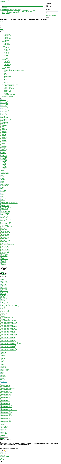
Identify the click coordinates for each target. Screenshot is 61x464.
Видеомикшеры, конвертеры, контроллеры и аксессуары (13, 8)
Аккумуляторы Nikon (7, 65)
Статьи (1, 458)
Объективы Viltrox (6, 57)
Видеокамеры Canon (6, 43)
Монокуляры (18, 10)
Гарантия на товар (3, 455)
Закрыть (47, 5)
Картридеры (5, 74)
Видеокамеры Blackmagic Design (8, 42)
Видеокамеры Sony (6, 45)
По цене (1, 434)
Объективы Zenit (6, 58)
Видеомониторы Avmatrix (7, 87)
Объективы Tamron (6, 56)
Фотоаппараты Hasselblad (7, 35)
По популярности (2, 435)
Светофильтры (6, 79)
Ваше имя (47, 7)
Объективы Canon (6, 47)
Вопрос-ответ (2, 459)
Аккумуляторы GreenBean (7, 64)
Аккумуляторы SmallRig (7, 67)
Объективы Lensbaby (7, 51)
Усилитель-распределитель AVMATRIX (9, 94)
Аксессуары (3, 68)
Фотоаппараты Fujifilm (7, 34)
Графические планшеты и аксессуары (7, 9)
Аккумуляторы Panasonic (7, 66)
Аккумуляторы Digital (7, 62)
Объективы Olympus (6, 53)
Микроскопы (10, 10)
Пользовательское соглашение (4, 456)
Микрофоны (14, 10)
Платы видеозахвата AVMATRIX (8, 92)
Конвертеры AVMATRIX (7, 90)
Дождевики (5, 72)
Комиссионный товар (5, 10)
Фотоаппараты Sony (6, 40)
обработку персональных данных (51, 15)
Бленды (5, 71)
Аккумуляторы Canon (7, 61)
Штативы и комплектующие (12, 12)
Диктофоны (14, 9)
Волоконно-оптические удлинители (9, 88)
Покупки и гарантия (3, 453)
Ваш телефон (48, 9)
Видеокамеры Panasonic (7, 44)
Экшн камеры (8, 13)
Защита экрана (6, 73)
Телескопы (6, 12)
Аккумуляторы (4, 59)
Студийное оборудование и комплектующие (11, 11)
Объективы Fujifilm (6, 48)
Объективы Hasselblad (7, 49)
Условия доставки (2, 454)
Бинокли (3, 8)
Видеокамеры (4, 41)
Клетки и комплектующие (7, 76)
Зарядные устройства (19, 9)
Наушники (5, 77)
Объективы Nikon (6, 52)
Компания (1, 452)
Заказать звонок (45, 12)
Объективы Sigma (6, 54)
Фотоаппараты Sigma (7, 39)
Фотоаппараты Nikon (7, 36)
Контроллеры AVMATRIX (7, 91)
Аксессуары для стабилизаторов (8, 69)
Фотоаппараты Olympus (7, 37)
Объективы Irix (6, 50)
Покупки (1, 457)
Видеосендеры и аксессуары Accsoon (9, 85)
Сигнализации (6, 93)
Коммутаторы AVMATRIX (7, 89)
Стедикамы (3, 11)
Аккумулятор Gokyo (6, 60)
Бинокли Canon (6, 82)
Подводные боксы (6, 78)
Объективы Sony (6, 55)
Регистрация (3, 1)
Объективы (3, 46)
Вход (1, 1)
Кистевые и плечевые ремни (8, 75)
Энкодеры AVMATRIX (7, 95)
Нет (0, 436)
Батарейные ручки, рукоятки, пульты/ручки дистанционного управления (14, 70)
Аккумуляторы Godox (7, 63)
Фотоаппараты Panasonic (7, 38)
